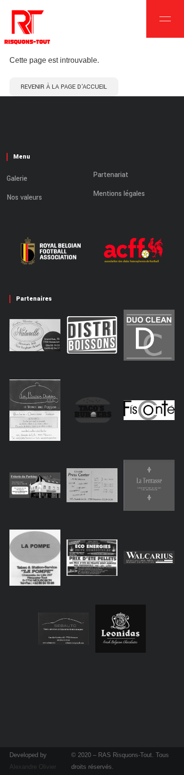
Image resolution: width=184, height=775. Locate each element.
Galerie (17, 179)
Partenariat (110, 175)
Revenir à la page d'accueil (64, 87)
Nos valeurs (24, 197)
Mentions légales (119, 194)
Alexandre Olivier (32, 766)
